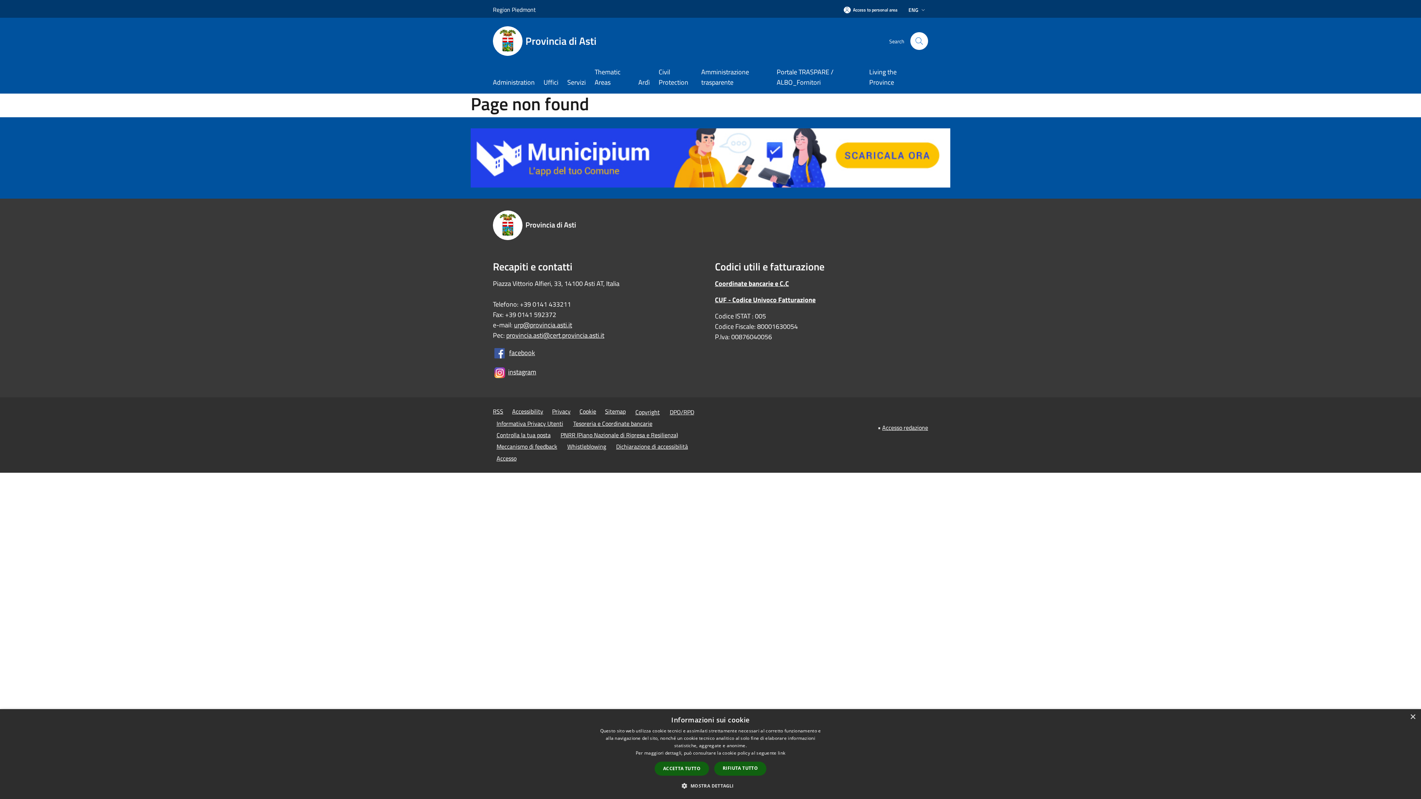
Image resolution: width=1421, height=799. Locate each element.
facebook (522, 353)
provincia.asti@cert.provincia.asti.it (555, 335)
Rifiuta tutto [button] (740, 768)
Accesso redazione (905, 427)
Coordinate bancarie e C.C (752, 284)
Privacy (561, 411)
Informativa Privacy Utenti (530, 423)
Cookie (588, 411)
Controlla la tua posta (524, 435)
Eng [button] (913, 10)
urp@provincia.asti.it (543, 325)
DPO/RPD (682, 412)
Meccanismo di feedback (527, 446)
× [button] (1412, 717)
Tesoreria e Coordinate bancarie (612, 423)
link (781, 753)
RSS (498, 411)
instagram (522, 372)
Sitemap (615, 411)
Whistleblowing (586, 446)
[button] (710, 785)
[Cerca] (919, 41)
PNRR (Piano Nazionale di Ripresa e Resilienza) (619, 435)
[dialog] (710, 754)
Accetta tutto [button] (682, 768)
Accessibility (527, 411)
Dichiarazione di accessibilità (652, 446)
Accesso (507, 458)
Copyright (647, 412)
